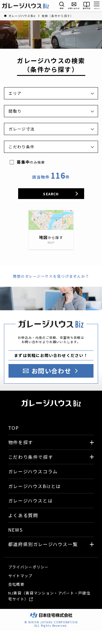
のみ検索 (31, 162)
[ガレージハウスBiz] (25, 5)
